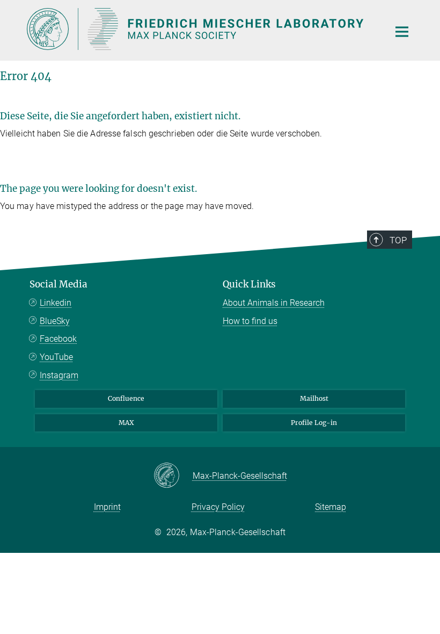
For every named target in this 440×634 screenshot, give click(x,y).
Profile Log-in (314, 423)
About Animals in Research (274, 303)
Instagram (59, 375)
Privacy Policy (218, 507)
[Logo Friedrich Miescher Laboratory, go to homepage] (201, 29)
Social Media (58, 284)
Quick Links (249, 284)
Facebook (58, 339)
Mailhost (314, 398)
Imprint (107, 507)
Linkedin (55, 303)
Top (398, 240)
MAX (126, 423)
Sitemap (330, 507)
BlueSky (55, 321)
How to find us (250, 321)
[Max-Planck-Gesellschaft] (173, 476)
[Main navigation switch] (402, 31)
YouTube (56, 357)
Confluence (126, 398)
